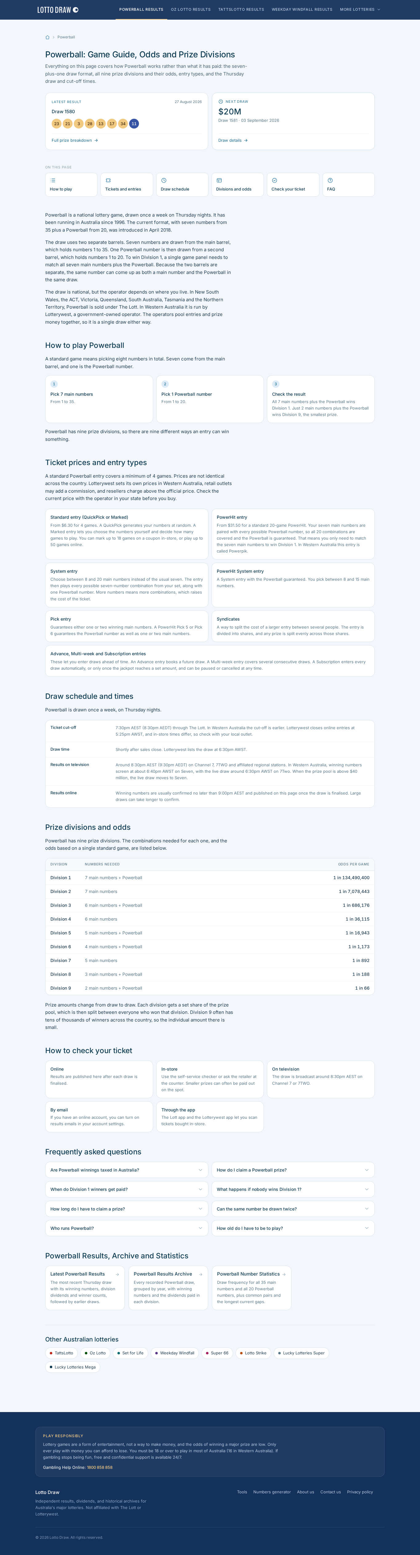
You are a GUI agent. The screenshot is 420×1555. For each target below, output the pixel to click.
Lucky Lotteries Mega (75, 1366)
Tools (242, 1491)
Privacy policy (360, 1491)
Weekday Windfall (177, 1352)
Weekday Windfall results (302, 9)
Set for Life (133, 1352)
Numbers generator (272, 1491)
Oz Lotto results (191, 9)
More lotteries (357, 9)
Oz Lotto (98, 1352)
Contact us (330, 1491)
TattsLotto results (241, 9)
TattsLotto (64, 1352)
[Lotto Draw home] (57, 9)
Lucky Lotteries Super (304, 1352)
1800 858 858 (100, 1467)
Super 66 (219, 1352)
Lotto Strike (256, 1352)
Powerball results (141, 9)
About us (305, 1491)
